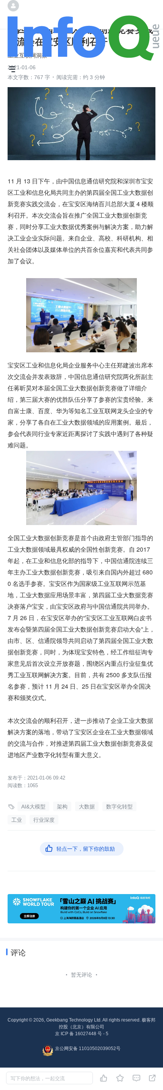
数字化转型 (119, 807)
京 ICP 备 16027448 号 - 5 (81, 1033)
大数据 (87, 807)
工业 (16, 820)
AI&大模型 (33, 807)
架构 (62, 807)
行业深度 (44, 820)
